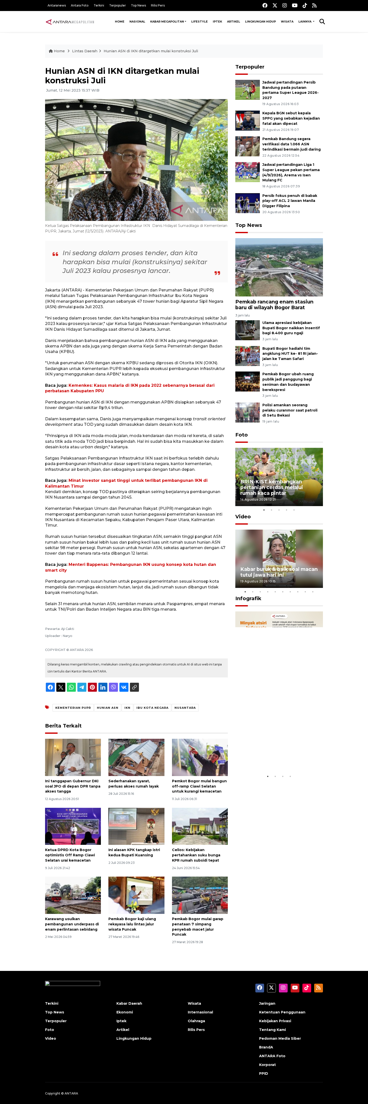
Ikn (127, 707)
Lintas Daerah (84, 51)
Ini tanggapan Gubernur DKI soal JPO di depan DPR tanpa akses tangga (72, 786)
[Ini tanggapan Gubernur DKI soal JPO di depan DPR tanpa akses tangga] (73, 757)
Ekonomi (124, 1012)
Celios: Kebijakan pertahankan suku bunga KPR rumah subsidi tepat (196, 855)
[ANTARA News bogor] (70, 21)
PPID (263, 1073)
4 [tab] (286, 509)
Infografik (248, 598)
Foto (241, 435)
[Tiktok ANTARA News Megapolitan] (305, 5)
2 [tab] (271, 509)
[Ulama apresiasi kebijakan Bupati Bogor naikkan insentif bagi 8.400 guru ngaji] (247, 329)
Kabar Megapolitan (167, 21)
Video (243, 517)
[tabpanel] (279, 477)
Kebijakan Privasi (275, 1021)
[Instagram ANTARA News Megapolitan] (284, 5)
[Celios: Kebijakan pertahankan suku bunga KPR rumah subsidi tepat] (200, 826)
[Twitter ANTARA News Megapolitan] (274, 5)
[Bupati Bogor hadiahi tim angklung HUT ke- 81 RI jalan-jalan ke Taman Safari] (247, 355)
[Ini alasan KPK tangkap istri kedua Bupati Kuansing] (136, 826)
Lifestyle (199, 21)
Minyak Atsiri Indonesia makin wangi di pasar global (278, 756)
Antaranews (57, 5)
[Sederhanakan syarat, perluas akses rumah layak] (136, 757)
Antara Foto (80, 5)
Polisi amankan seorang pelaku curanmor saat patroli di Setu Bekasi (289, 410)
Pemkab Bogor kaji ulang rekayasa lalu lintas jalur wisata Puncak (132, 924)
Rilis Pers (158, 5)
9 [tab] (305, 591)
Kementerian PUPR (73, 707)
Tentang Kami (272, 1029)
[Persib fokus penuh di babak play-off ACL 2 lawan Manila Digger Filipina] (247, 202)
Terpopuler (117, 5)
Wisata (287, 21)
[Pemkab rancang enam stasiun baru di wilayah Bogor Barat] (279, 267)
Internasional (200, 1012)
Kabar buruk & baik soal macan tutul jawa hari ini (279, 572)
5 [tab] (294, 509)
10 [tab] (312, 591)
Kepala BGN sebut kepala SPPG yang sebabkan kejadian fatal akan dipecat (291, 118)
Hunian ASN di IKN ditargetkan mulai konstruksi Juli (151, 51)
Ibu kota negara (152, 707)
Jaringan (267, 1003)
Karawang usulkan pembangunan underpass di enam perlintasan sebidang (72, 924)
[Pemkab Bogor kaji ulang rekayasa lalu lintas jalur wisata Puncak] (136, 895)
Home (119, 21)
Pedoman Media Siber (280, 1038)
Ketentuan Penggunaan (282, 1012)
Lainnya (305, 21)
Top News (138, 5)
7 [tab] (290, 591)
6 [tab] (282, 591)
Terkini (99, 5)
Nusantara (185, 707)
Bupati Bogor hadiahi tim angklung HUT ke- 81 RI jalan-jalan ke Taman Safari (290, 353)
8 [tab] (297, 591)
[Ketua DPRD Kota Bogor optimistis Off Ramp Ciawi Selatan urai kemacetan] (73, 826)
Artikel (233, 21)
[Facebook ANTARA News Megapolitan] (264, 5)
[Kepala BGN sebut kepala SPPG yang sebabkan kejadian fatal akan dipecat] (247, 120)
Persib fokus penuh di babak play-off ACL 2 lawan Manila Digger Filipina (289, 200)
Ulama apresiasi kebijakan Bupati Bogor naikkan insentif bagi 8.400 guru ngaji (291, 327)
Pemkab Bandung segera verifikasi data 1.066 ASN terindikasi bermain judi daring (291, 144)
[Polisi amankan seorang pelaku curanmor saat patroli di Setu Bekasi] (247, 412)
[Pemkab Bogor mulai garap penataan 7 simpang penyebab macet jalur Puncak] (200, 895)
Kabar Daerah (129, 1003)
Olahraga (196, 1021)
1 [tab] (264, 509)
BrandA (266, 1047)
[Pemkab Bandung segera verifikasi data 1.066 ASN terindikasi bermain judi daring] (247, 146)
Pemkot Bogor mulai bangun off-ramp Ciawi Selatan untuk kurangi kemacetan (199, 786)
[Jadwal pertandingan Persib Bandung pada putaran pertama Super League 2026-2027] (247, 89)
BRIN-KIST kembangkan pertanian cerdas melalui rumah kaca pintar (271, 487)
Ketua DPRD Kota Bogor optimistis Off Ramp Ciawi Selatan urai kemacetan (70, 855)
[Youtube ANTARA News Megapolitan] (295, 5)
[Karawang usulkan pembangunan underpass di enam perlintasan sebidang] (73, 895)
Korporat (267, 1064)
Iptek (217, 21)
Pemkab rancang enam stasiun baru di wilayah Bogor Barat (274, 304)
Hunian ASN (107, 707)
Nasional (137, 21)
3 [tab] (279, 509)
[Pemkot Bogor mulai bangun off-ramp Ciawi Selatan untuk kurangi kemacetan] (200, 757)
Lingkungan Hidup (260, 21)
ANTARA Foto (272, 1056)
